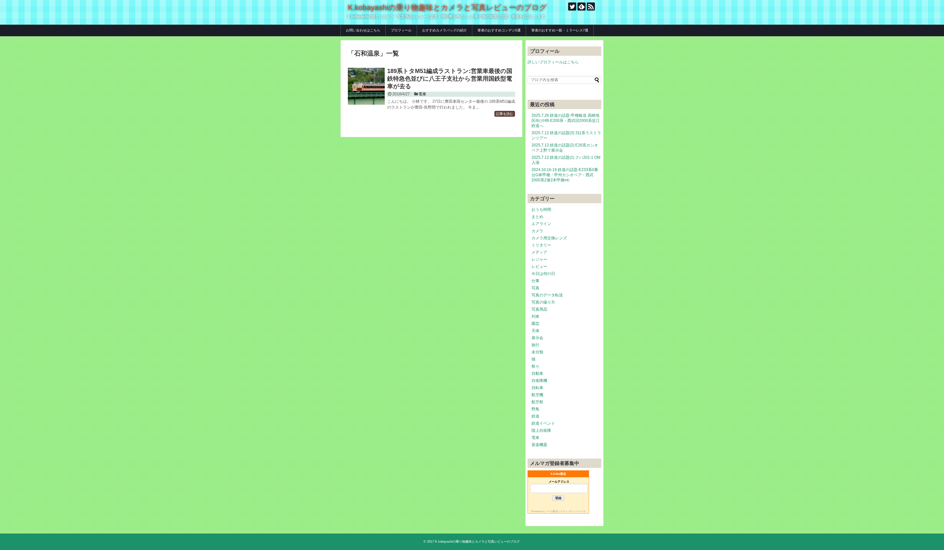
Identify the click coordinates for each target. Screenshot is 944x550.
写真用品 (539, 309)
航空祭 (537, 402)
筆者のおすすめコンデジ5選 (499, 30)
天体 (535, 331)
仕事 (535, 281)
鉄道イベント (543, 423)
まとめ (537, 217)
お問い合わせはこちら (363, 30)
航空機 (537, 395)
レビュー (539, 266)
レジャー (539, 259)
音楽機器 (539, 445)
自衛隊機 (539, 380)
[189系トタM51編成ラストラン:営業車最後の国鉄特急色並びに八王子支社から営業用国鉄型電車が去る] (366, 86)
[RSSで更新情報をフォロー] (591, 6)
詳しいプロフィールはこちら (553, 62)
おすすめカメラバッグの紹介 (444, 30)
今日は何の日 (543, 274)
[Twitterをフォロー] (572, 6)
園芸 (535, 323)
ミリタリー (541, 245)
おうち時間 (541, 209)
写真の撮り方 (543, 302)
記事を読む (504, 114)
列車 (535, 316)
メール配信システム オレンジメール (566, 511)
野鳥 (535, 409)
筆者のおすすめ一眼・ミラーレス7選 (559, 30)
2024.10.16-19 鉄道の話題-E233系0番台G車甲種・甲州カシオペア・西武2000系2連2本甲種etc (564, 175)
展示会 (537, 338)
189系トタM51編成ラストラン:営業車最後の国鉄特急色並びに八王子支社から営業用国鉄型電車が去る (449, 78)
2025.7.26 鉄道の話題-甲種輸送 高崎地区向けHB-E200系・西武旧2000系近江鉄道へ (565, 120)
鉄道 (535, 416)
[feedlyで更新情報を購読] (581, 6)
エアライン (541, 224)
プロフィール (401, 30)
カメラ (537, 231)
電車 (422, 94)
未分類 (537, 352)
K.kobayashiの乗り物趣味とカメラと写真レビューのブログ (447, 7)
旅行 (535, 345)
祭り (535, 366)
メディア (539, 252)
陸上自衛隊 (541, 430)
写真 (535, 288)
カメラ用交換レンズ (549, 238)
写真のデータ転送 (547, 295)
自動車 (537, 373)
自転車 (537, 388)
